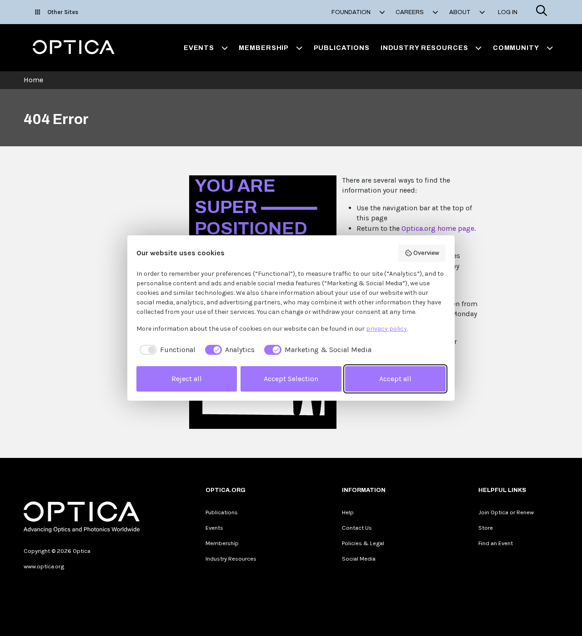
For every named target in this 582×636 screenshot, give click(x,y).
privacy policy (386, 329)
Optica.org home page (437, 228)
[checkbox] (166, 349)
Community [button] (516, 47)
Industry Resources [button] (424, 47)
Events (214, 527)
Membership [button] (264, 47)
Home (33, 79)
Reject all (186, 378)
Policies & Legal (363, 543)
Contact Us (357, 527)
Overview (426, 253)
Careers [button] (410, 12)
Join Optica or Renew (506, 512)
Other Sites (62, 12)
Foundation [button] (351, 12)
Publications (342, 47)
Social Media (359, 558)
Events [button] (199, 47)
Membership (222, 543)
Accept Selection (291, 378)
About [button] (460, 12)
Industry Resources (231, 558)
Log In (507, 12)
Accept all (395, 378)
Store (485, 527)
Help (348, 512)
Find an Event (495, 543)
